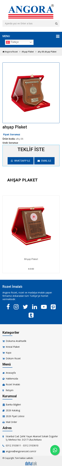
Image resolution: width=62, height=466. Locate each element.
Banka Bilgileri (13, 404)
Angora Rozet (11, 51)
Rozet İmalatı (13, 384)
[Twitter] (25, 307)
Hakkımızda (12, 378)
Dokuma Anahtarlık (16, 341)
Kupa (8, 352)
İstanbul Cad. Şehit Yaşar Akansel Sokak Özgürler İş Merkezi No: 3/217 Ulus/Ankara (32, 438)
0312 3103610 (30, 445)
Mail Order (11, 422)
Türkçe (14, 42)
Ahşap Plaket (28, 51)
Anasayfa (11, 372)
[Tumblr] (31, 315)
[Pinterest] (53, 307)
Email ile (46, 160)
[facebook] (8, 307)
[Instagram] (16, 307)
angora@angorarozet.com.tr (21, 451)
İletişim (9, 390)
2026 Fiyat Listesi (15, 416)
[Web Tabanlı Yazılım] (31, 463)
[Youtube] (43, 307)
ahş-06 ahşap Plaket (47, 51)
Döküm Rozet (13, 358)
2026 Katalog (13, 410)
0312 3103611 (13, 445)
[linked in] (34, 307)
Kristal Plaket (13, 346)
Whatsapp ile (22, 160)
